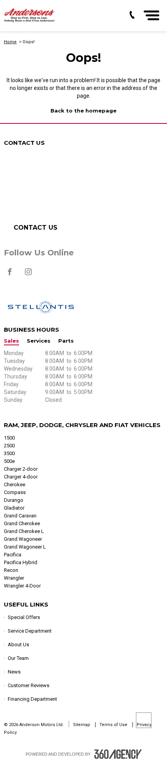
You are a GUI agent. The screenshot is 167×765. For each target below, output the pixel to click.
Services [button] (38, 340)
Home (10, 41)
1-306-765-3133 (55, 193)
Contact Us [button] (35, 227)
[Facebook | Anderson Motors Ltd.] (10, 276)
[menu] (151, 15)
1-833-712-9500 (43, 200)
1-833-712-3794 (49, 169)
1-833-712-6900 (44, 177)
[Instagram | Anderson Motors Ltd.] (28, 276)
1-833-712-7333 (51, 185)
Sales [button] (11, 340)
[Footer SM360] (118, 754)
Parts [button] (66, 340)
